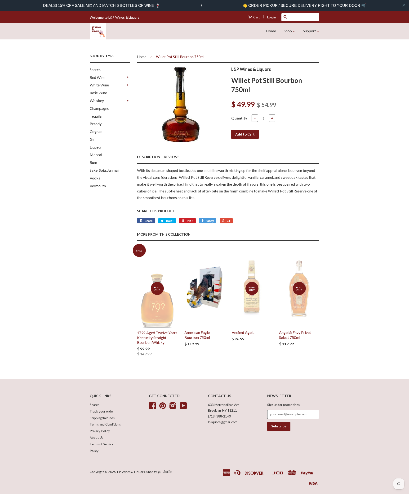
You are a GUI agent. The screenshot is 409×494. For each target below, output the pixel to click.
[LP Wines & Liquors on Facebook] (152, 407)
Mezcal (96, 154)
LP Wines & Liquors (131, 472)
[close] (404, 5)
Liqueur (96, 147)
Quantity (239, 118)
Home (271, 31)
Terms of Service (101, 444)
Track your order (102, 411)
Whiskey (97, 100)
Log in (271, 17)
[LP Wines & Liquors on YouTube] (183, 407)
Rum (93, 162)
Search (95, 69)
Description (148, 157)
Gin (92, 139)
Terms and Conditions (105, 424)
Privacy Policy (100, 431)
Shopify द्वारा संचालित (159, 472)
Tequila (96, 116)
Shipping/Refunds (102, 418)
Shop (288, 31)
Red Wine (97, 77)
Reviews (171, 157)
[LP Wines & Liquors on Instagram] (173, 407)
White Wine (99, 85)
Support (310, 31)
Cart (256, 17)
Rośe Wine (98, 92)
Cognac (96, 131)
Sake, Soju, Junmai (104, 170)
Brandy (96, 123)
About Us (96, 437)
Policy (94, 451)
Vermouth (98, 185)
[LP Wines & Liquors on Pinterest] (162, 407)
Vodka (95, 178)
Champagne (99, 108)
